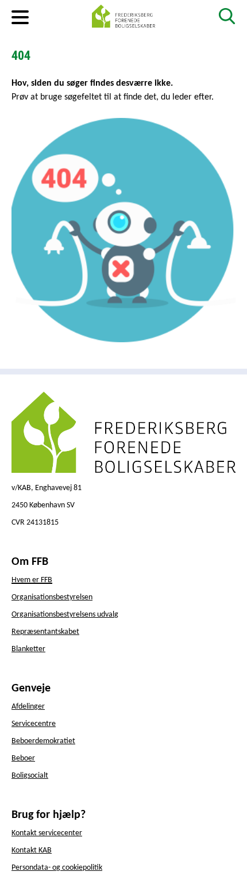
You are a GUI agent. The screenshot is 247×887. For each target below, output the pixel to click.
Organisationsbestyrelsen (51, 597)
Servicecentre (33, 724)
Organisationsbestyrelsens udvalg (64, 614)
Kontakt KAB (31, 850)
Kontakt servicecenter (46, 833)
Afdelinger (28, 706)
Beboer (23, 758)
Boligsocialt (29, 775)
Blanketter (28, 649)
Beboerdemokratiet (43, 741)
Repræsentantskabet (45, 632)
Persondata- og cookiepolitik (56, 867)
